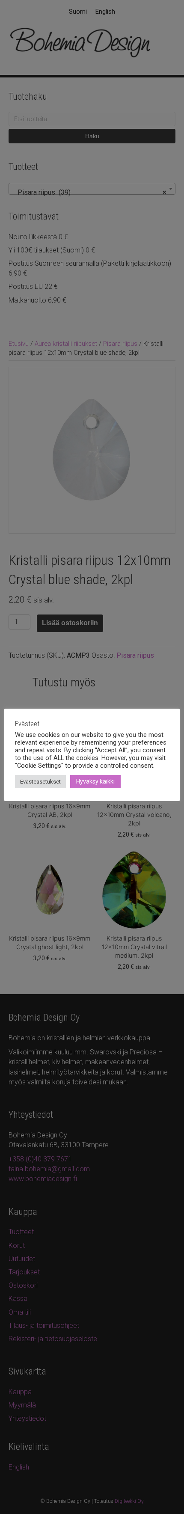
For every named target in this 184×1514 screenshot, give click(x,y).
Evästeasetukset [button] (40, 781)
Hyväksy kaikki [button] (95, 781)
